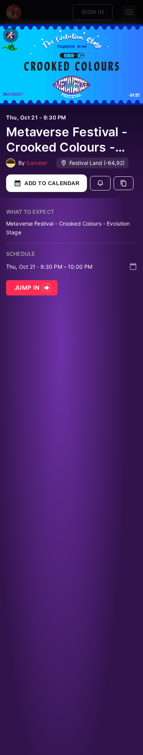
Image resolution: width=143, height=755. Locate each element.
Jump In (26, 287)
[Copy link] (123, 183)
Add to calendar (51, 183)
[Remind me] (100, 183)
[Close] (10, 35)
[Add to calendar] (133, 266)
